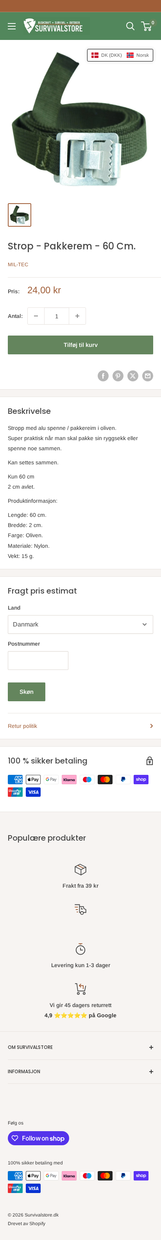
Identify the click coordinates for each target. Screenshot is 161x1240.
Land (14, 608)
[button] (120, 55)
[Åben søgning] (130, 26)
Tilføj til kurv (81, 344)
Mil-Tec (18, 264)
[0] (147, 26)
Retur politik (22, 726)
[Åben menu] (12, 26)
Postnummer (24, 644)
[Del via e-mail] (147, 375)
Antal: (15, 316)
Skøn (27, 691)
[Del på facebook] (103, 375)
